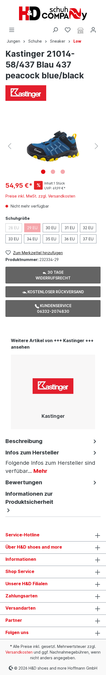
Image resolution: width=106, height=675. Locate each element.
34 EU (32, 239)
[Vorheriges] (9, 146)
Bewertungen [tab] (23, 482)
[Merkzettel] (67, 30)
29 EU (32, 227)
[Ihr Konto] (93, 30)
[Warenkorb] (102, 27)
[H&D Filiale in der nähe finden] (80, 30)
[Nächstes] (96, 146)
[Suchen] (55, 30)
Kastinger (53, 416)
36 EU (69, 239)
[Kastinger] (25, 92)
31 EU (70, 227)
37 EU (88, 239)
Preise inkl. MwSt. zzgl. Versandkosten (40, 196)
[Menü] (11, 30)
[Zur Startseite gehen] (53, 13)
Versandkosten (19, 652)
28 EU (13, 227)
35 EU (51, 239)
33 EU (13, 239)
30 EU (51, 227)
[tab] (51, 441)
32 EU (88, 227)
